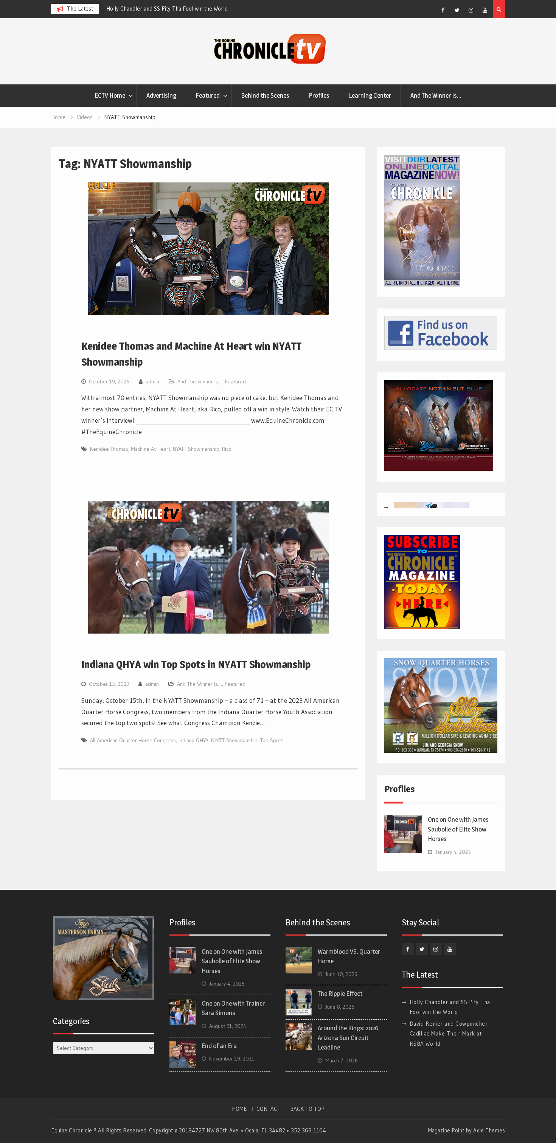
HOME (239, 1109)
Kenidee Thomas (109, 448)
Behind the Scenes (265, 95)
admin (152, 381)
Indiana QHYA (193, 740)
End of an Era (219, 1046)
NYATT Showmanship (196, 448)
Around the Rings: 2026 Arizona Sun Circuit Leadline (348, 1037)
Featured (208, 95)
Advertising (161, 95)
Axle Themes (489, 1130)
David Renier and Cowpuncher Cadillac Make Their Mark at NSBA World (449, 1033)
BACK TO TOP (307, 1109)
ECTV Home (110, 95)
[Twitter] (457, 10)
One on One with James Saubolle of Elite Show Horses (458, 829)
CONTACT (268, 1109)
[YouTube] (485, 10)
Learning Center (370, 95)
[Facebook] (443, 10)
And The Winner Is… (435, 95)
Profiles (319, 95)
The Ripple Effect (340, 993)
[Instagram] (471, 10)
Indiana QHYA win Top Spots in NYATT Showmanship (196, 664)
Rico (226, 448)
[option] (174, 9)
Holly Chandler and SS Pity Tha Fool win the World (167, 8)
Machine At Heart (150, 448)
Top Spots (272, 740)
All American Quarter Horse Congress (133, 740)
